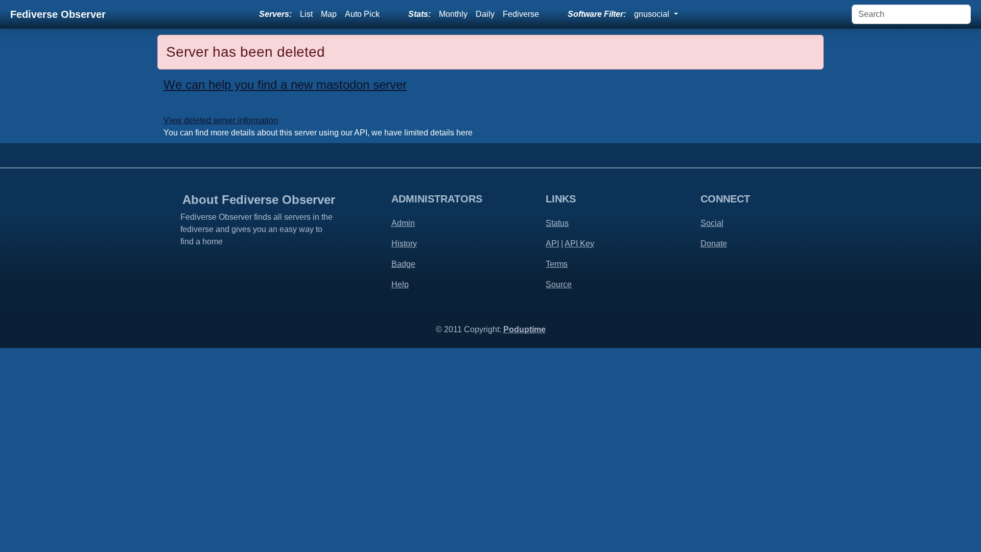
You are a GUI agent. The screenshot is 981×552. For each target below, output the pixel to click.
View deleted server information (221, 120)
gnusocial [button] (652, 14)
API (552, 243)
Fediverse (521, 14)
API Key (579, 243)
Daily (485, 14)
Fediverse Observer (58, 14)
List (306, 14)
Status (557, 223)
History (404, 243)
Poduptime (524, 329)
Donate (713, 243)
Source (559, 284)
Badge (403, 264)
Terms (557, 264)
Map (329, 14)
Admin (403, 223)
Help (400, 284)
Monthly (453, 14)
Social (711, 223)
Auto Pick (362, 14)
